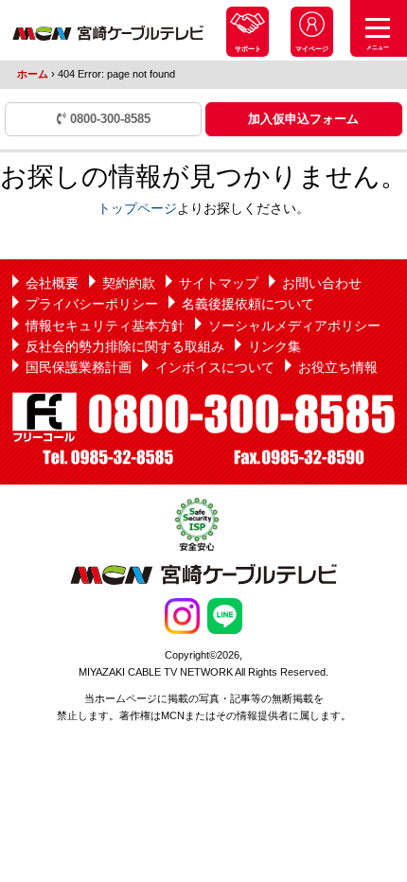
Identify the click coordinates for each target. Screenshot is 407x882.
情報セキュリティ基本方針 (105, 325)
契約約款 (128, 283)
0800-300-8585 (108, 119)
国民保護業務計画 (79, 367)
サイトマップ (218, 283)
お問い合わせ (322, 283)
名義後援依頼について (248, 303)
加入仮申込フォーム (303, 119)
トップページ (137, 208)
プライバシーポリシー (92, 303)
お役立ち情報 (338, 367)
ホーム (32, 73)
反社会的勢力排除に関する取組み (125, 346)
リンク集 (274, 346)
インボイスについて (214, 367)
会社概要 (52, 283)
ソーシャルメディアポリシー (294, 325)
